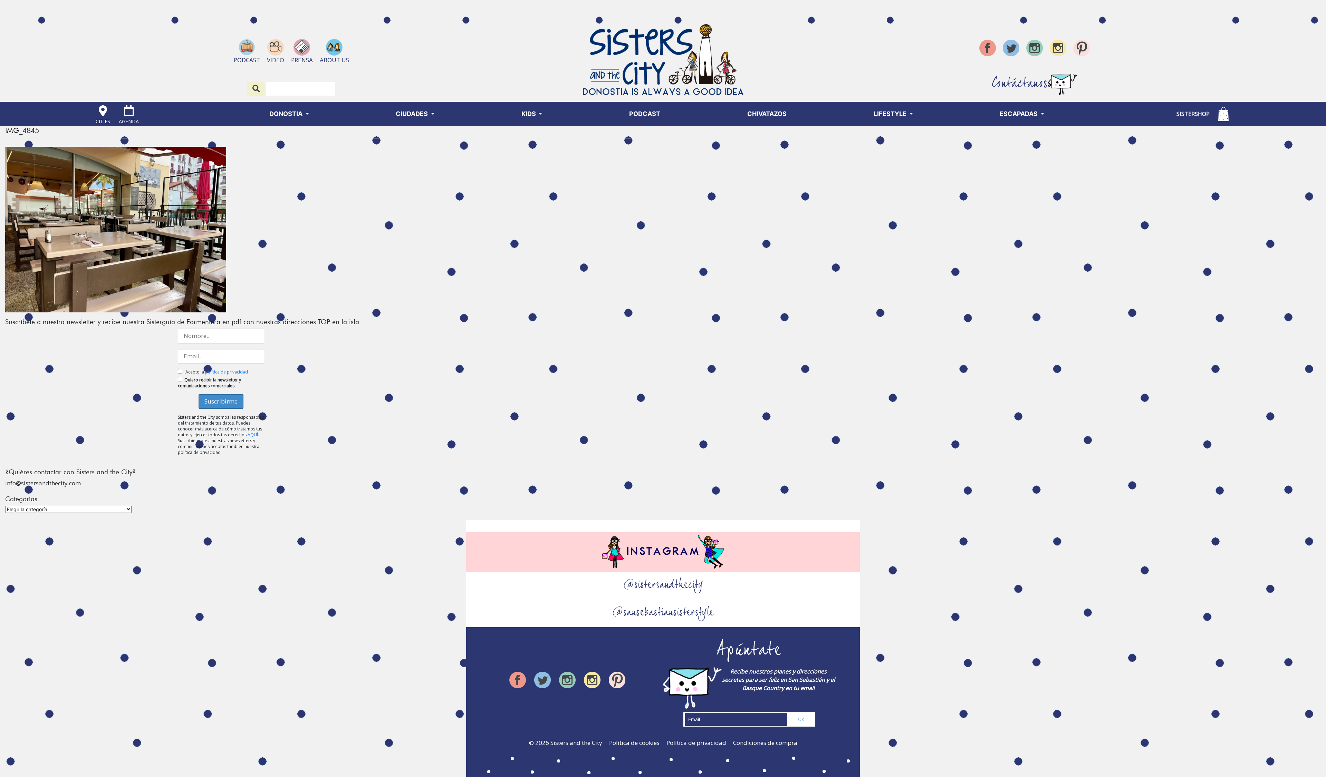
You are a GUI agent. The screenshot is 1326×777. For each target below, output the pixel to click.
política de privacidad (226, 372)
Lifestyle (891, 113)
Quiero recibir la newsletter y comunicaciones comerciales (209, 383)
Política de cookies (634, 743)
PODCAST (644, 113)
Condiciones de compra (765, 743)
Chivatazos (767, 113)
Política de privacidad (696, 743)
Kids (529, 113)
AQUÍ (253, 435)
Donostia (286, 113)
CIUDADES (412, 113)
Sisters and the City (576, 743)
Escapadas (1019, 113)
